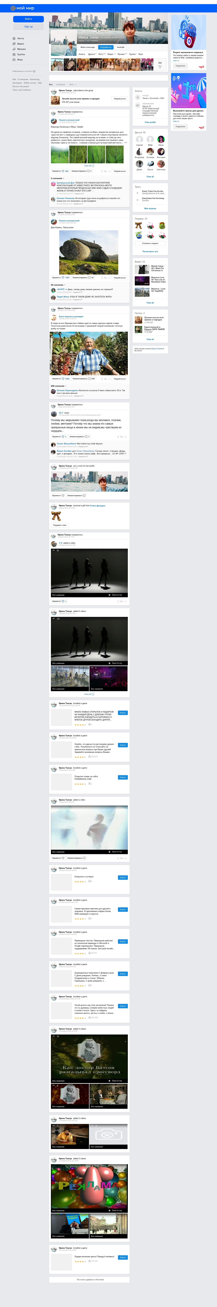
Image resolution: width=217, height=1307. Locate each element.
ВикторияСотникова (161, 157)
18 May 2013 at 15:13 (67, 319)
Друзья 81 (140, 132)
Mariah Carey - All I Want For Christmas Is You (157, 269)
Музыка (122, 54)
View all (150, 339)
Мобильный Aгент (93, 415)
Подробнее (180, 66)
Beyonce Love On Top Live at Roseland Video (158, 279)
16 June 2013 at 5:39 (67, 223)
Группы (132, 54)
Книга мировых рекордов (71, 316)
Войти (28, 19)
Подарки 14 (141, 218)
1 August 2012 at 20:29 (68, 468)
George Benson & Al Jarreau (154, 193)
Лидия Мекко (63, 297)
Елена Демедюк (97, 506)
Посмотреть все (150, 252)
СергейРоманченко (139, 145)
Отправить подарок (150, 243)
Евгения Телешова (66, 198)
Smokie (145, 200)
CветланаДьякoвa (161, 169)
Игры (140, 54)
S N (60, 543)
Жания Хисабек (64, 451)
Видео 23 (140, 261)
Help (40, 83)
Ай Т (61, 413)
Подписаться (120, 99)
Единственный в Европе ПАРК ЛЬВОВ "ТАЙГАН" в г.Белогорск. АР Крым (154, 328)
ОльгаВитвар (150, 169)
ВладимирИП (139, 157)
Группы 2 (140, 313)
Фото (101, 54)
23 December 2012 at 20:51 (70, 415)
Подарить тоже (59, 525)
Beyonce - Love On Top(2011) (158, 290)
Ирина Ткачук (156, 349)
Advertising (34, 79)
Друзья (91, 54)
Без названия (58, 595)
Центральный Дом (66, 183)
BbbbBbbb (150, 145)
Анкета (82, 54)
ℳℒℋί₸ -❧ (62, 289)
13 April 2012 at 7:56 (67, 545)
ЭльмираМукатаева (150, 157)
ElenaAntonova (161, 145)
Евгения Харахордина (67, 390)
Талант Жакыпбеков (66, 444)
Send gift (120, 47)
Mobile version (30, 83)
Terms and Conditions (22, 90)
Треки (138, 187)
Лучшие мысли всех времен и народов (80, 99)
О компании (23, 79)
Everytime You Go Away (153, 198)
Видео (111, 54)
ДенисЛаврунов (139, 169)
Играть (123, 713)
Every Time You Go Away (153, 191)
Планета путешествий (69, 120)
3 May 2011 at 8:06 (66, 802)
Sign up (28, 26)
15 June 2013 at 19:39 (68, 122)
